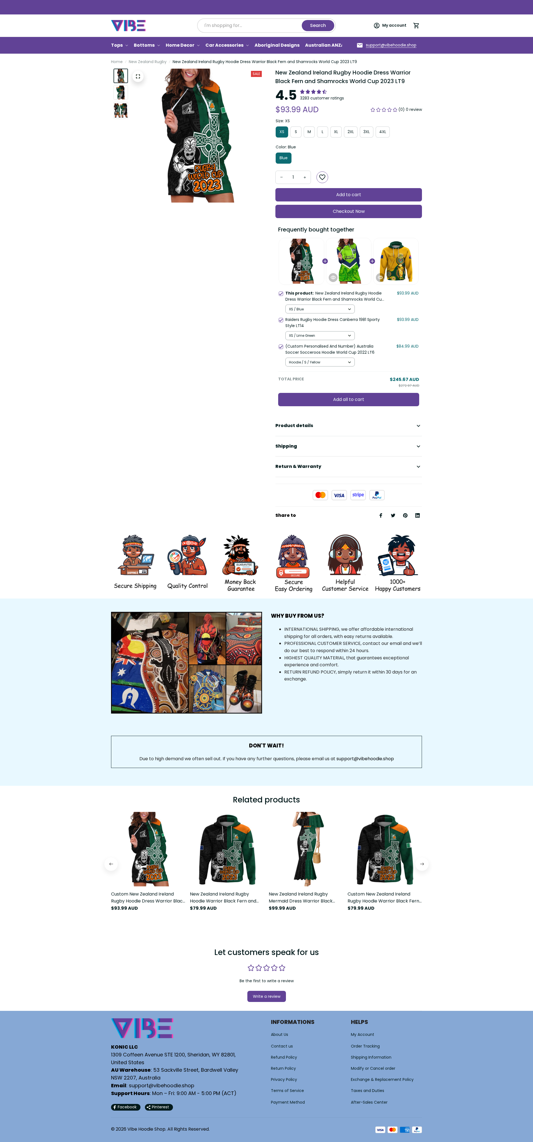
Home (117, 61)
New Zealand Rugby (148, 61)
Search (318, 25)
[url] (391, 45)
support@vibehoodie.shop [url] (365, 758)
